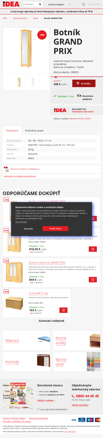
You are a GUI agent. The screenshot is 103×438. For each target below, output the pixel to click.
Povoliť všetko (55, 228)
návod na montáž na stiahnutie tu (24, 169)
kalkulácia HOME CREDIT (80, 119)
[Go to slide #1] (19, 82)
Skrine (35, 18)
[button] (59, 4)
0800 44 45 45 (87, 396)
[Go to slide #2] (33, 82)
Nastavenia (28, 228)
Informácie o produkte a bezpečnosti (20, 176)
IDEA (5, 18)
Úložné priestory (20, 18)
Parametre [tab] (12, 130)
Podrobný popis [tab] (34, 130)
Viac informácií (21, 222)
